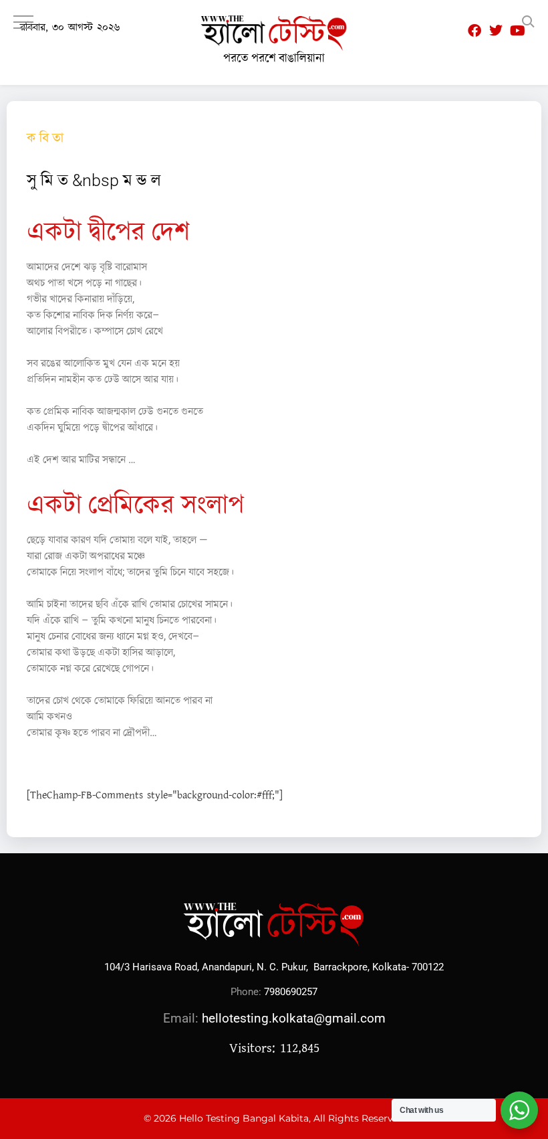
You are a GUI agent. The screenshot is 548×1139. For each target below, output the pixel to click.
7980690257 (290, 992)
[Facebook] (474, 30)
